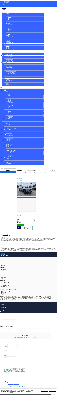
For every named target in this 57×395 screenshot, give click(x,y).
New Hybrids (8, 35)
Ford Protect (8, 40)
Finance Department (9, 56)
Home (5, 89)
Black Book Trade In (9, 59)
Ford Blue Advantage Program (11, 49)
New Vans (7, 31)
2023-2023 (10, 168)
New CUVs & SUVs (9, 23)
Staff (7, 83)
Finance (3, 55)
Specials (5, 130)
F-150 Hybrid (10, 38)
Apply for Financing (9, 61)
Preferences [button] (11, 392)
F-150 (9, 18)
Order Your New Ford (9, 42)
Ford (13, 168)
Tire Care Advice (10, 75)
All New (7, 13)
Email (4, 376)
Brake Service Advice (11, 73)
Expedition (9, 30)
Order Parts (10, 68)
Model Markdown (5, 50)
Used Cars (4, 43)
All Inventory (5, 168)
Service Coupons (9, 54)
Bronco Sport (10, 26)
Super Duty (10, 22)
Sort (25, 170)
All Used (7, 44)
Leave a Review (8, 84)
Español (4, 4)
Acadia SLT (19, 180)
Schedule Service (9, 65)
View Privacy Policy (6, 372)
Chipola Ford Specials (9, 53)
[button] (22, 87)
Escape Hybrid (10, 36)
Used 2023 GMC (19, 178)
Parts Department (9, 67)
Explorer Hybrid (10, 37)
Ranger (9, 20)
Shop (1, 260)
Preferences (37, 391)
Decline (45, 391)
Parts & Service (5, 62)
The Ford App (8, 77)
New (8, 168)
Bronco (9, 25)
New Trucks (8, 15)
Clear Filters (53, 170)
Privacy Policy (19, 386)
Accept (52, 391)
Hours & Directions (9, 80)
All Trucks (9, 17)
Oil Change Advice (11, 72)
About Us (3, 78)
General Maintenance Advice (11, 71)
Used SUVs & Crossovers (10, 48)
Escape (9, 28)
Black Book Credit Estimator (11, 57)
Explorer (9, 29)
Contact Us (8, 85)
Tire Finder (9, 69)
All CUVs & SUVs (11, 24)
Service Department (9, 63)
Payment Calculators (9, 60)
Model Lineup (8, 41)
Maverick (9, 19)
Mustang (7, 14)
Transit (9, 34)
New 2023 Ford (26, 173)
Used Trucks (8, 47)
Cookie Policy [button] (25, 391)
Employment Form (9, 81)
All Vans (9, 33)
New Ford (4, 12)
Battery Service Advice (12, 74)
